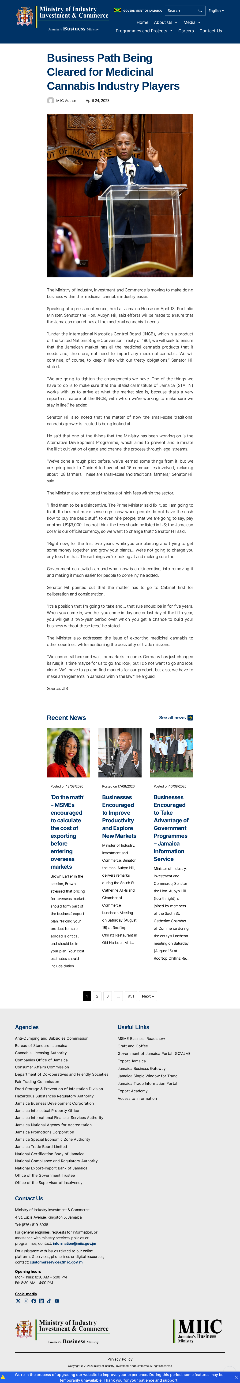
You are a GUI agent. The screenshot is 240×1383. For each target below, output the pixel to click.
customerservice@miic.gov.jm (56, 1262)
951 (131, 996)
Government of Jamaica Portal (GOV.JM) (154, 1053)
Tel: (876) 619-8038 (31, 1224)
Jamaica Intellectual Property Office (47, 1110)
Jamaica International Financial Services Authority (59, 1117)
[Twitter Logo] (18, 1301)
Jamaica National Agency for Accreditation (53, 1124)
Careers (186, 30)
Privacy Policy (120, 1359)
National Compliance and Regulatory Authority (56, 1160)
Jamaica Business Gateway (142, 1068)
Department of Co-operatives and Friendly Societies (61, 1074)
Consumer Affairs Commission (42, 1067)
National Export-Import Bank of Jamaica (51, 1168)
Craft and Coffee (133, 1046)
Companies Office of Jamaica (41, 1060)
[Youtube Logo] (57, 1301)
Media (189, 22)
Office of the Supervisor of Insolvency (48, 1182)
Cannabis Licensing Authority (41, 1052)
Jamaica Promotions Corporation (44, 1132)
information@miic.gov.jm (74, 1243)
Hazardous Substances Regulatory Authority (54, 1096)
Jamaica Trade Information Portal (147, 1083)
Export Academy (133, 1091)
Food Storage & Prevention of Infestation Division (59, 1088)
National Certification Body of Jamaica (49, 1153)
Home (142, 22)
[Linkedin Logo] (41, 1301)
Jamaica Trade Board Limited (41, 1146)
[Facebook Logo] (33, 1301)
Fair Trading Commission (37, 1081)
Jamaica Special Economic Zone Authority (52, 1139)
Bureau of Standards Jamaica (41, 1045)
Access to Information (137, 1098)
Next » (148, 996)
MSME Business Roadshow (141, 1038)
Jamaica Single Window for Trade (147, 1076)
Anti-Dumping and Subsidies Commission (51, 1038)
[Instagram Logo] (26, 1301)
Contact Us (210, 30)
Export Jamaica (132, 1061)
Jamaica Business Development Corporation (54, 1103)
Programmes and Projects (141, 30)
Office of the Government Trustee (45, 1175)
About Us (163, 22)
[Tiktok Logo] (49, 1301)
